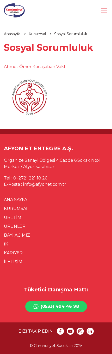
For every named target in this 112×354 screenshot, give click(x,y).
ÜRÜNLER (15, 226)
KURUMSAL (16, 208)
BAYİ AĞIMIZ (17, 235)
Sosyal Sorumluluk (70, 34)
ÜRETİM (12, 217)
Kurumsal (38, 34)
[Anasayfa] (14, 10)
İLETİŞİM (13, 261)
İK (6, 244)
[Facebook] (60, 331)
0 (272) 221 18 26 (30, 178)
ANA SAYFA (15, 199)
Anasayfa (12, 34)
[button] (104, 10)
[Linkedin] (90, 331)
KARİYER (13, 252)
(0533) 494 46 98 (60, 306)
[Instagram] (80, 331)
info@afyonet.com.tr (44, 184)
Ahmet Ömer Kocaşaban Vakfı (35, 66)
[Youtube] (70, 331)
